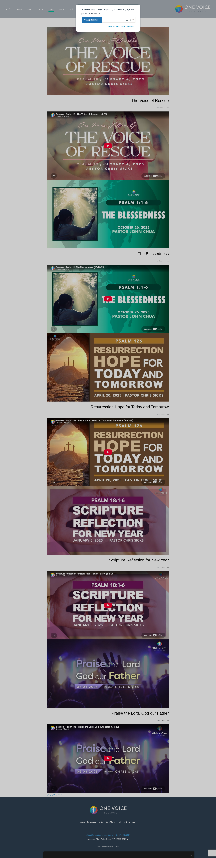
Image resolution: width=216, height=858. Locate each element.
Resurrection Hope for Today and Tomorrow (130, 407)
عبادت (41, 9)
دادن (51, 9)
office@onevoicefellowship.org (99, 835)
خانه (71, 9)
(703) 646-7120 (123, 835)
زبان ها (8, 9)
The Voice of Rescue (150, 100)
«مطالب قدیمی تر (55, 794)
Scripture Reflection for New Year (139, 560)
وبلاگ (19, 9)
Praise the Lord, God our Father (140, 713)
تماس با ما (91, 822)
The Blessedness (153, 253)
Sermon (110, 822)
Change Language (91, 20)
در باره (61, 9)
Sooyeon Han (164, 108)
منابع (29, 9)
